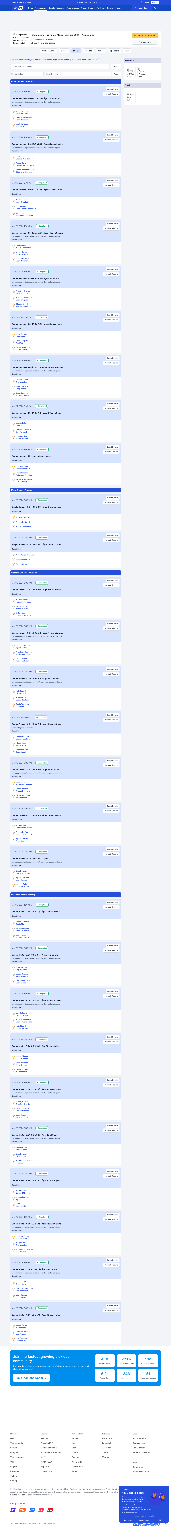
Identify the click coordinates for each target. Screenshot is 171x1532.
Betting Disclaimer (141, 1452)
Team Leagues (73, 8)
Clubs (83, 8)
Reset (116, 74)
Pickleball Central (49, 1448)
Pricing (118, 8)
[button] (19, 8)
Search (115, 66)
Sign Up (155, 2)
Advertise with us (141, 1472)
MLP (43, 1457)
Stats (127, 51)
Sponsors (114, 51)
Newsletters (77, 1466)
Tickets (110, 8)
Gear (74, 1448)
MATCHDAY (46, 1462)
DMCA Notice (139, 1448)
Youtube (106, 1457)
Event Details (112, 89)
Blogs (74, 1471)
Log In (146, 2)
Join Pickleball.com (29, 1378)
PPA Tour (45, 1438)
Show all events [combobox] (52, 74)
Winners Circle (48, 51)
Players (91, 8)
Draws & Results (111, 94)
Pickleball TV (47, 1443)
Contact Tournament (146, 35)
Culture (75, 1452)
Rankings (101, 8)
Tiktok (105, 1452)
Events (76, 51)
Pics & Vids (77, 1462)
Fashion (75, 1457)
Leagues (60, 8)
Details (64, 51)
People (75, 1438)
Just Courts (46, 1471)
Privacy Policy (139, 1438)
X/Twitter (106, 1448)
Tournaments (40, 8)
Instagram (107, 1438)
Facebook (106, 1443)
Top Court (45, 1466)
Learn (74, 1443)
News (30, 8)
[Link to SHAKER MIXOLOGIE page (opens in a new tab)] (131, 72)
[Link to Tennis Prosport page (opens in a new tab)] (142, 72)
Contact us (138, 1467)
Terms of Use (139, 1443)
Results (52, 8)
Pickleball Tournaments (52, 1452)
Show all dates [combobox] (17, 74)
